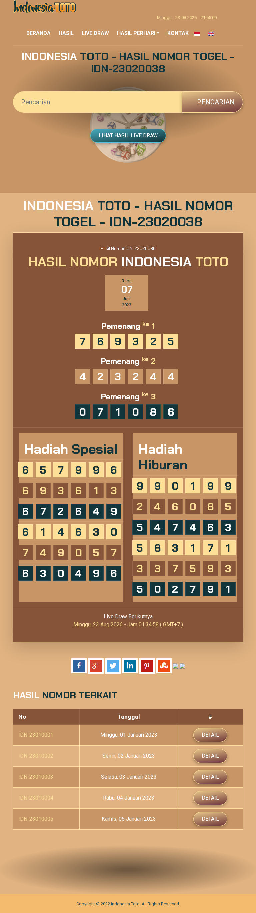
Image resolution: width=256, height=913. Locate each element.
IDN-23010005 (35, 819)
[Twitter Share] (113, 665)
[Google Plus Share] (96, 665)
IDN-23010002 (35, 756)
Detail (210, 735)
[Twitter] (121, 869)
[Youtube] (148, 869)
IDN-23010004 (35, 798)
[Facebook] (107, 869)
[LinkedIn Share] (130, 665)
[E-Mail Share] (182, 665)
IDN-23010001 (35, 735)
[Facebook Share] (79, 665)
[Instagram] (135, 869)
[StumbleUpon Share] (164, 665)
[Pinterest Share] (147, 665)
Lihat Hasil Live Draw (128, 135)
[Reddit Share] (175, 665)
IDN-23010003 (35, 777)
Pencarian (215, 102)
